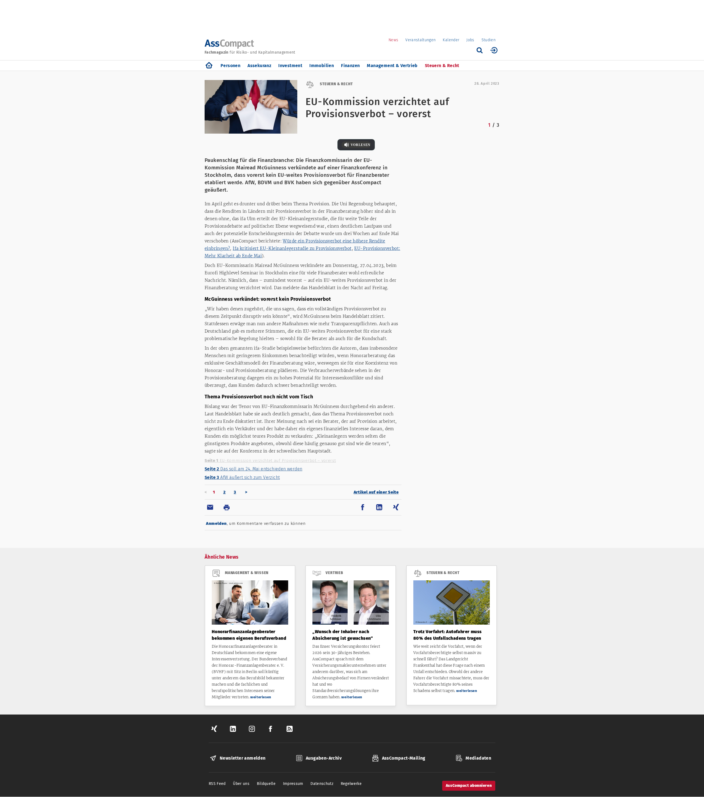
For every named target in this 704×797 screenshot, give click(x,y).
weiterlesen (260, 697)
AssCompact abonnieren (469, 785)
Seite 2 (253, 468)
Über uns (241, 783)
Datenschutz (321, 783)
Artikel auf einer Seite (376, 492)
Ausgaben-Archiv (324, 758)
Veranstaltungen (420, 40)
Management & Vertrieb (392, 65)
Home (209, 65)
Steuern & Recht (442, 65)
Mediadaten (478, 758)
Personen (230, 65)
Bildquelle (266, 783)
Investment (290, 65)
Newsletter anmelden (243, 758)
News (393, 40)
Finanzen (350, 65)
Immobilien (321, 65)
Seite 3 (242, 477)
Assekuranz (259, 65)
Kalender (451, 40)
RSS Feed (217, 783)
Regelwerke (351, 783)
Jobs (470, 40)
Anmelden (216, 523)
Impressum (293, 783)
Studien (489, 40)
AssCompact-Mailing (403, 758)
